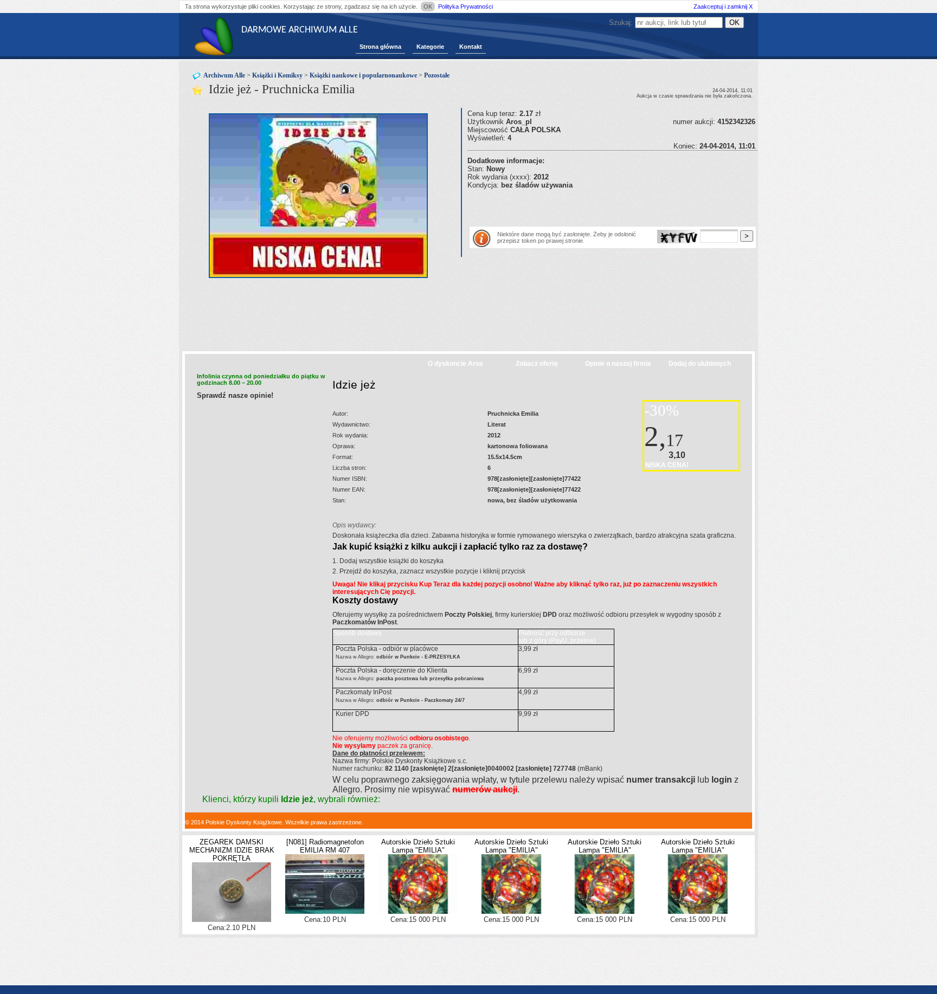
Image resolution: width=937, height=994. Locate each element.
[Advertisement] (594, 205)
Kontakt (470, 46)
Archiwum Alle (224, 75)
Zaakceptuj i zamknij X (723, 6)
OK (427, 6)
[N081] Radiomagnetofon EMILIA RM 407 (325, 846)
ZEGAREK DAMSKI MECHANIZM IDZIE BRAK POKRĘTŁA (231, 850)
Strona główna (380, 46)
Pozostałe (437, 75)
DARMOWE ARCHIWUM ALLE (299, 30)
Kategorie (430, 46)
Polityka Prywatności (465, 6)
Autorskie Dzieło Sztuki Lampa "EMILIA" (418, 846)
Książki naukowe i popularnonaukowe (363, 75)
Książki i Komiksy (277, 75)
